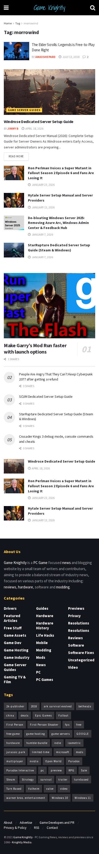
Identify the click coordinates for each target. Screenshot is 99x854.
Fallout (63, 715)
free (78, 724)
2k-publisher (15, 706)
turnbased (81, 779)
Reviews (75, 637)
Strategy (28, 779)
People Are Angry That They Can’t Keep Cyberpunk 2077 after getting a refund (56, 377)
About (8, 822)
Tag (17, 23)
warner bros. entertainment (25, 798)
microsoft (62, 752)
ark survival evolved (58, 706)
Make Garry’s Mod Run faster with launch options (35, 348)
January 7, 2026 (42, 234)
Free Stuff (13, 628)
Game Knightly (49, 8)
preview (56, 770)
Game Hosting (16, 650)
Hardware (44, 615)
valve (50, 788)
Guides (42, 608)
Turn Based (14, 788)
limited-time (41, 752)
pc (42, 770)
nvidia (34, 761)
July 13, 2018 (70, 57)
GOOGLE (82, 734)
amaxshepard (45, 57)
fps (67, 724)
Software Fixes (81, 652)
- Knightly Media (20, 842)
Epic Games (43, 715)
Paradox (74, 761)
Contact (52, 828)
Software (76, 645)
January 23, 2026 (43, 185)
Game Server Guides (24, 110)
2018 (34, 706)
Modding (43, 650)
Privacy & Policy (15, 828)
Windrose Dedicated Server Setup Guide (38, 121)
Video (73, 667)
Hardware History (44, 625)
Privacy (74, 615)
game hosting (35, 734)
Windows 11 (83, 798)
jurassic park (15, 752)
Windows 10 (60, 798)
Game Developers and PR (57, 822)
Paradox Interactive (20, 770)
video (64, 788)
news (66, 562)
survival (46, 779)
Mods (40, 657)
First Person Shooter (44, 724)
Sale (84, 770)
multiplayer (14, 761)
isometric (74, 743)
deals (24, 715)
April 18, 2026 (34, 128)
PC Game (40, 562)
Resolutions (78, 623)
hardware (25, 587)
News (41, 664)
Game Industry (16, 657)
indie (57, 743)
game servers (61, 734)
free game (13, 734)
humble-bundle (36, 743)
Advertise (26, 822)
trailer (63, 779)
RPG (71, 770)
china (10, 715)
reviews (10, 587)
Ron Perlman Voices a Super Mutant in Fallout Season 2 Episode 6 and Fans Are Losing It (61, 173)
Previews (76, 608)
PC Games (44, 679)
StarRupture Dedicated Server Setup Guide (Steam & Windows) (59, 247)
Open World (53, 761)
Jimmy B (13, 128)
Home (8, 23)
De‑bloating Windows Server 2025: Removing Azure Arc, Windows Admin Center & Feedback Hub (58, 223)
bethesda (84, 706)
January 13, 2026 (43, 207)
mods (79, 752)
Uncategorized (81, 660)
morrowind (31, 23)
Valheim (34, 788)
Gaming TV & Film (15, 679)
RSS (36, 828)
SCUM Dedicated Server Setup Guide (46, 396)
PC (38, 672)
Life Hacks (45, 635)
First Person (14, 724)
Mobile (42, 642)
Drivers (10, 608)
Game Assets (15, 635)
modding (63, 587)
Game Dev (12, 642)
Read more (16, 156)
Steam (10, 779)
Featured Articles (12, 618)
